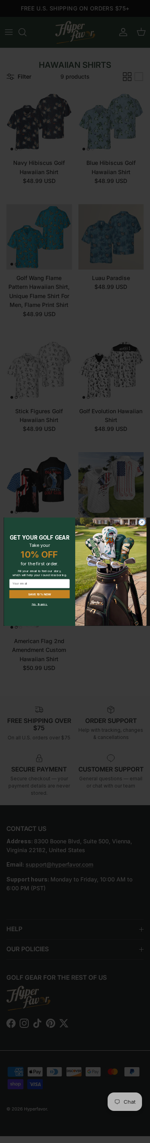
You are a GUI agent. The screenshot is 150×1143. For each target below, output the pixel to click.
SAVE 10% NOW (39, 594)
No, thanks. (39, 604)
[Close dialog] (141, 522)
